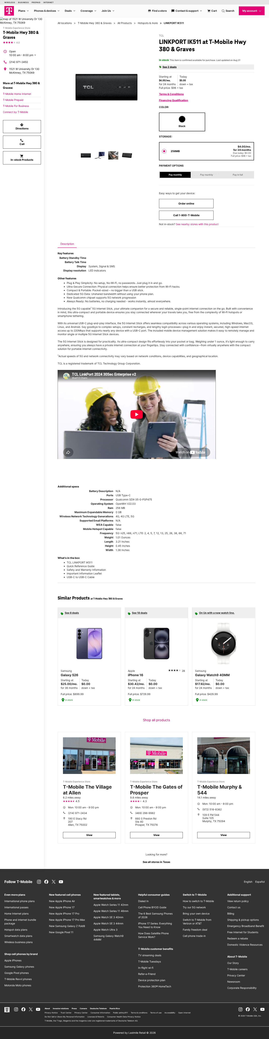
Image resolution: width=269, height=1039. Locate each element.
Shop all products (156, 720)
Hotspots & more (148, 23)
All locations (65, 23)
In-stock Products (22, 157)
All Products (124, 23)
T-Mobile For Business (16, 105)
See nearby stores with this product (197, 224)
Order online (186, 203)
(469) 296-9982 (145, 813)
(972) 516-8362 (212, 809)
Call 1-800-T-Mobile (186, 215)
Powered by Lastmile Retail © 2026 (134, 1032)
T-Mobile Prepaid (13, 99)
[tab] (67, 243)
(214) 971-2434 (77, 813)
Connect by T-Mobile (15, 111)
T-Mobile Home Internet (17, 93)
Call (22, 142)
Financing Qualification (173, 100)
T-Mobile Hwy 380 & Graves (94, 23)
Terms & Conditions (171, 94)
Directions (22, 126)
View (89, 835)
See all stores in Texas (156, 861)
